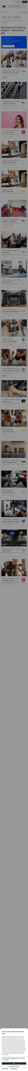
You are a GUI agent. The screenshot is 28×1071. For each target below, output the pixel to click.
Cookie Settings (14, 1066)
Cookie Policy (14, 1068)
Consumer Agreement (12, 1058)
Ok (14, 1063)
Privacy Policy (6, 1059)
